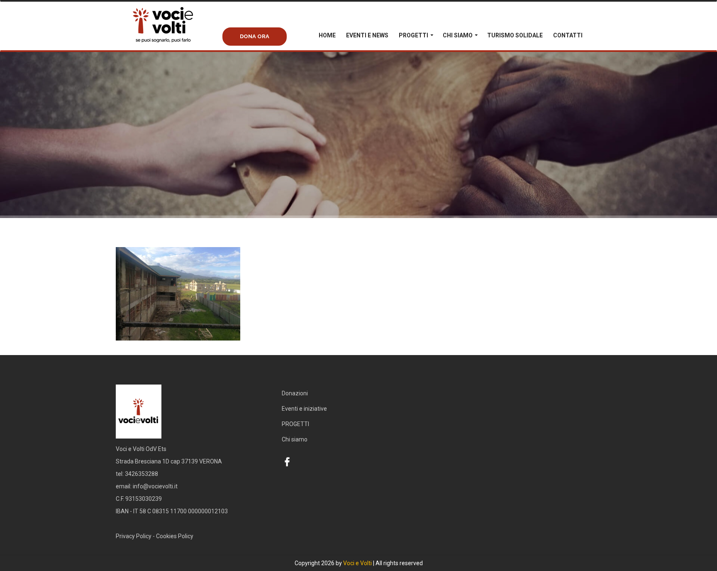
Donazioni (295, 393)
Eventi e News (367, 35)
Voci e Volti (357, 563)
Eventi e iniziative (304, 408)
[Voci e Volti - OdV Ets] (178, 33)
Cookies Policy (174, 536)
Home (327, 35)
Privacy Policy (133, 536)
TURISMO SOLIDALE (515, 35)
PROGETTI (413, 35)
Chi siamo (458, 35)
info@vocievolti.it (155, 486)
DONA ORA (254, 36)
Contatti (568, 35)
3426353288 (141, 474)
